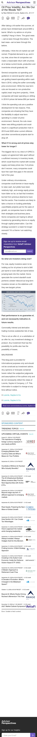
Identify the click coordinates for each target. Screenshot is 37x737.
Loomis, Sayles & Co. (21, 13)
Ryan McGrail (7, 13)
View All (22, 428)
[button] (2, 18)
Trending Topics (10, 429)
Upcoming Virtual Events (15, 434)
